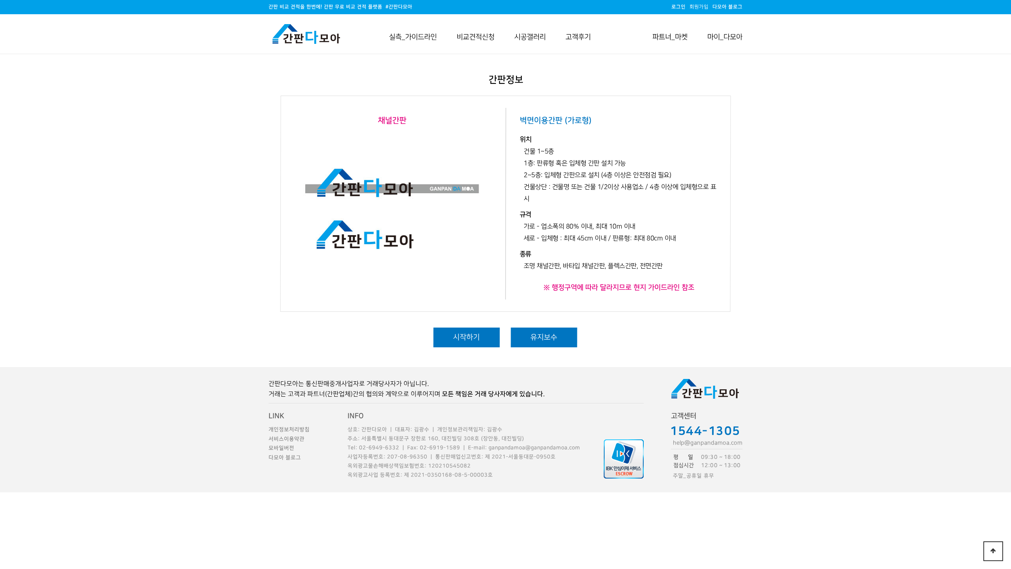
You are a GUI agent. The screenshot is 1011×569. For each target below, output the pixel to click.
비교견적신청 (475, 37)
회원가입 (699, 6)
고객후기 (578, 37)
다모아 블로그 (285, 457)
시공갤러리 (530, 37)
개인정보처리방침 (289, 429)
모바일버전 (281, 448)
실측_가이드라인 (413, 37)
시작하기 (466, 337)
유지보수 (543, 337)
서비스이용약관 (286, 439)
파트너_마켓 (670, 37)
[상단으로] (993, 551)
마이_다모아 (724, 37)
